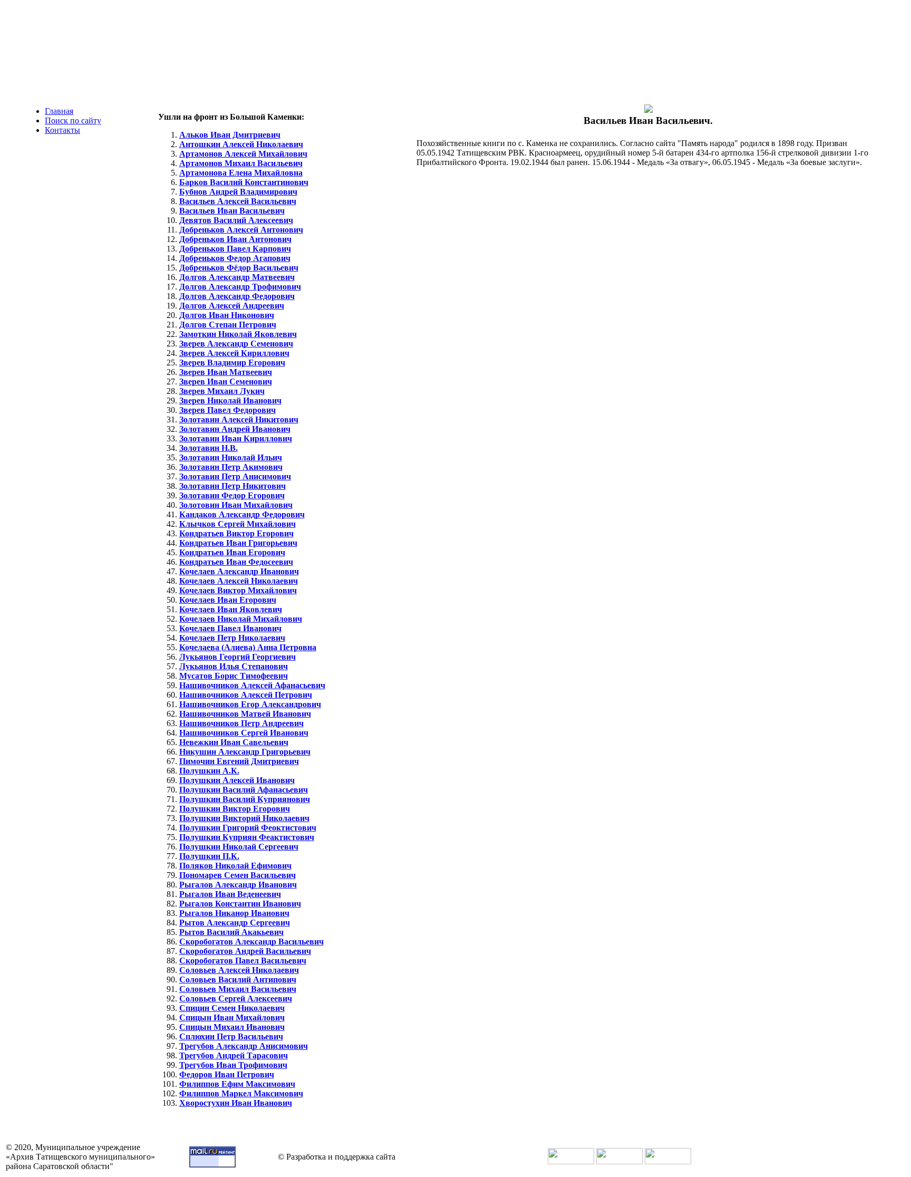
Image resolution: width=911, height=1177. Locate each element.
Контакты (62, 130)
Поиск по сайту (73, 120)
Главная (59, 111)
